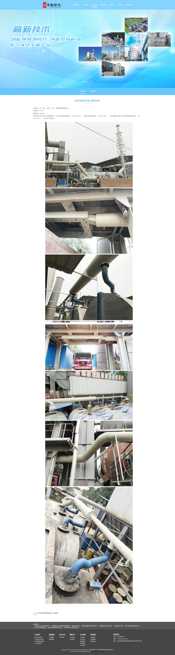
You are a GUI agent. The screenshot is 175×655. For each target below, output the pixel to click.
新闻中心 (112, 5)
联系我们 (129, 5)
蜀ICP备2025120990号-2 (98, 651)
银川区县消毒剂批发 (40, 627)
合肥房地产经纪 (118, 626)
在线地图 (93, 639)
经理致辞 (82, 643)
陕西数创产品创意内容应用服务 (61, 626)
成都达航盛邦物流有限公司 (89, 626)
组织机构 (82, 641)
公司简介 (82, 637)
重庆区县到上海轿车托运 (71, 627)
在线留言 (93, 637)
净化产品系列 (38, 637)
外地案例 (93, 91)
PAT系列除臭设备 (39, 641)
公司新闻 (72, 637)
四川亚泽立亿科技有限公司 (42, 626)
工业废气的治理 (38, 639)
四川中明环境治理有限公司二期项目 (48, 613)
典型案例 (94, 5)
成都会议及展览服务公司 (55, 627)
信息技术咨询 (76, 626)
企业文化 (82, 639)
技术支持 (103, 5)
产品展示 (85, 5)
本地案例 (82, 91)
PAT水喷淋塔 (38, 643)
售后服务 (93, 641)
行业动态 (72, 639)
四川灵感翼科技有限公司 (132, 626)
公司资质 (120, 5)
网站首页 (77, 5)
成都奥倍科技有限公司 (105, 626)
